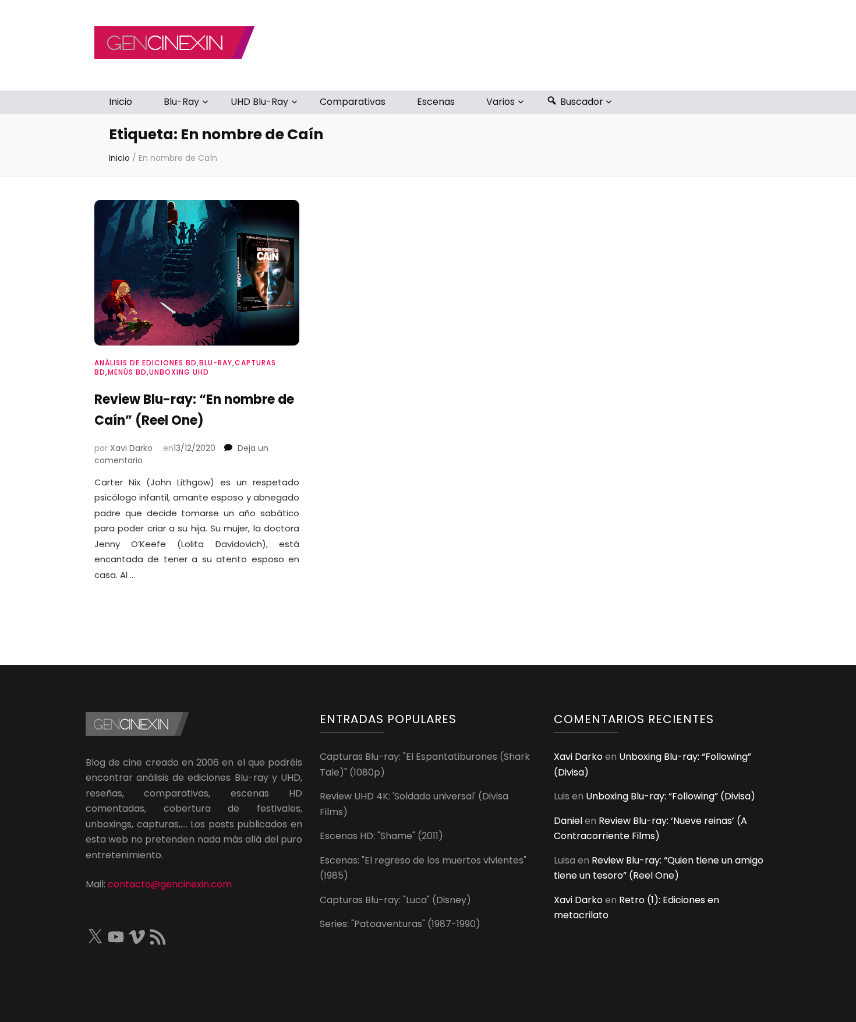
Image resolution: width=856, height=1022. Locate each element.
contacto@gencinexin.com (170, 884)
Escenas (436, 101)
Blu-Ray (181, 101)
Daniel (568, 820)
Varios (500, 101)
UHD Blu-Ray (259, 101)
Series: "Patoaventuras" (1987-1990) (400, 924)
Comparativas (352, 101)
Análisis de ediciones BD (145, 363)
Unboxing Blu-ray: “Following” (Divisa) (670, 796)
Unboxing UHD (179, 372)
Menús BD (127, 372)
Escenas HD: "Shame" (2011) (381, 836)
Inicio (120, 101)
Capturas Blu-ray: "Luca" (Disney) (395, 900)
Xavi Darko (131, 448)
